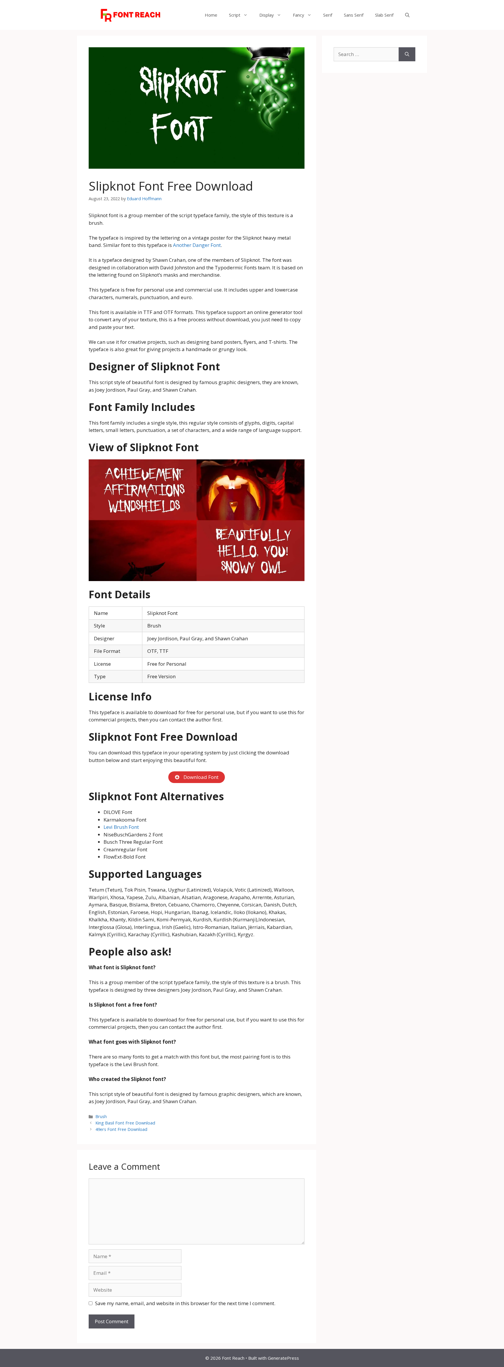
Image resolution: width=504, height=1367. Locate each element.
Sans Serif (353, 15)
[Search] (407, 54)
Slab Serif (384, 15)
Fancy (298, 15)
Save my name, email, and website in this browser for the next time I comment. (185, 1303)
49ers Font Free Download (121, 1129)
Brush (101, 1116)
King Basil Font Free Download (125, 1123)
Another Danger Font (197, 245)
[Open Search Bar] (407, 15)
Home (211, 15)
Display (266, 15)
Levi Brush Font (121, 827)
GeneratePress (283, 1358)
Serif (327, 15)
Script (234, 15)
